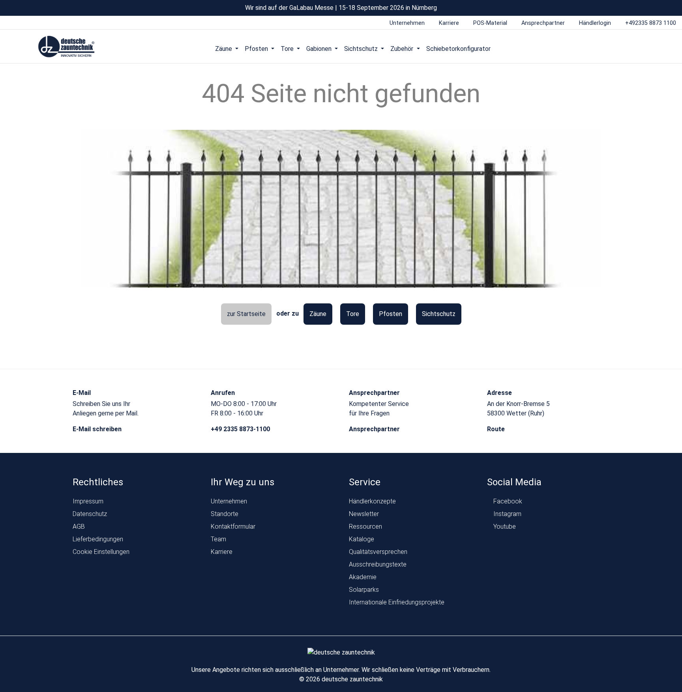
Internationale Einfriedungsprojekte (396, 602)
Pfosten (390, 314)
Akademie (363, 577)
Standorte (224, 514)
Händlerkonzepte (372, 501)
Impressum (88, 501)
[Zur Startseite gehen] (66, 47)
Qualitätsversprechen (378, 551)
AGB (79, 526)
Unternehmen (229, 501)
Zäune (317, 314)
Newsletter (364, 514)
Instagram (506, 514)
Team (218, 539)
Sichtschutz (438, 314)
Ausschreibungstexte (378, 564)
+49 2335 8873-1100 (241, 429)
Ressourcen (365, 526)
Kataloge (361, 539)
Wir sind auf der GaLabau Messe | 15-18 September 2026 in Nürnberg (341, 7)
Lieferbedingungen (98, 539)
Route (496, 429)
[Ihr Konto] (612, 48)
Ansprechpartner (375, 429)
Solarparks (364, 589)
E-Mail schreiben (98, 429)
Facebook (507, 501)
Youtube (504, 526)
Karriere (221, 551)
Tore (352, 314)
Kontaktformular (233, 526)
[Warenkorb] (642, 48)
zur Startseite (246, 314)
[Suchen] (627, 48)
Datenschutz (90, 514)
